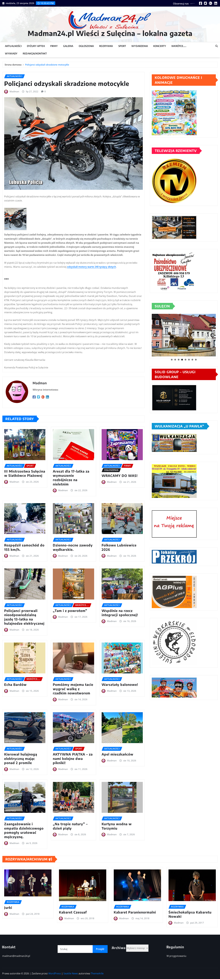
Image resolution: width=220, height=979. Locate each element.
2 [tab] (175, 359)
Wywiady (11, 53)
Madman (14, 91)
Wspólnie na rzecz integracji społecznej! (120, 613)
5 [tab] (185, 359)
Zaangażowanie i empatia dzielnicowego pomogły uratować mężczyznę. (24, 830)
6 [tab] (189, 359)
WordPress (54, 973)
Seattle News (70, 973)
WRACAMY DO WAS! (120, 475)
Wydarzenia (139, 46)
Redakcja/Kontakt (35, 53)
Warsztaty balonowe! (120, 684)
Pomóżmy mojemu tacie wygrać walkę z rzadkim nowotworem (73, 688)
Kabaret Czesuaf (73, 912)
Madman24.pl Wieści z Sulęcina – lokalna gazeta (110, 33)
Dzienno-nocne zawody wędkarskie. (73, 547)
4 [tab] (182, 359)
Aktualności (13, 46)
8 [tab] (196, 359)
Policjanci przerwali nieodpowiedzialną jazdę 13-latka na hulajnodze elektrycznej (24, 617)
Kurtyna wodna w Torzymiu (117, 826)
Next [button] (212, 335)
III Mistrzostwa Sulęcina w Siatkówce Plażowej (24, 473)
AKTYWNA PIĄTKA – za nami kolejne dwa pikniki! (73, 758)
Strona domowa (13, 64)
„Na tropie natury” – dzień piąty (70, 826)
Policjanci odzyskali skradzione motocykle (47, 64)
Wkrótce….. (178, 46)
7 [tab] (192, 359)
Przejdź (100, 949)
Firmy (54, 46)
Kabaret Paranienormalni (135, 912)
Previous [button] (155, 335)
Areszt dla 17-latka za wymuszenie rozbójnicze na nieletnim (71, 477)
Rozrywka (106, 46)
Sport (122, 46)
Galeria (68, 46)
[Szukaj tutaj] (216, 46)
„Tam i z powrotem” (70, 611)
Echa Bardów (15, 684)
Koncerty (159, 46)
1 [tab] (172, 359)
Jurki (8, 907)
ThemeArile (97, 973)
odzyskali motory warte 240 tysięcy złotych (91, 266)
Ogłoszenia (86, 46)
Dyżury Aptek (36, 46)
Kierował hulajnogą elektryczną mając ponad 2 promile (20, 758)
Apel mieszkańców (117, 754)
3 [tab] (178, 359)
